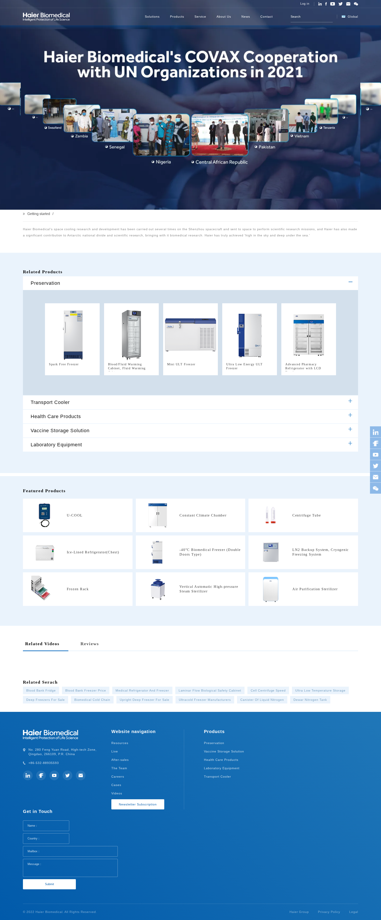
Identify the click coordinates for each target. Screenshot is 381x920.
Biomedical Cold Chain (92, 699)
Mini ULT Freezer (181, 364)
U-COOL (75, 515)
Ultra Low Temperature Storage (320, 690)
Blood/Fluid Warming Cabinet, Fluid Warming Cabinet (127, 368)
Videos (116, 793)
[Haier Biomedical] (46, 16)
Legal (353, 912)
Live (114, 751)
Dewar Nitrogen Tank (310, 699)
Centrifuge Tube (306, 515)
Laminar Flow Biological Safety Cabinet (210, 690)
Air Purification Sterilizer (315, 589)
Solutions (152, 16)
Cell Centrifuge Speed (268, 690)
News (245, 16)
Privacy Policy (329, 912)
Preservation (45, 283)
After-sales (120, 760)
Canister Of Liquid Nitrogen (262, 699)
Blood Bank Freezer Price (85, 690)
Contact (266, 16)
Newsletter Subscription (138, 804)
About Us (224, 16)
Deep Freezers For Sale (45, 699)
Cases (116, 785)
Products (177, 16)
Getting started (38, 214)
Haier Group (299, 912)
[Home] (132, 16)
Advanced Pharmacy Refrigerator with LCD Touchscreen (303, 368)
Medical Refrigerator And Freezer (142, 690)
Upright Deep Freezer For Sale (144, 699)
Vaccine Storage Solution (60, 430)
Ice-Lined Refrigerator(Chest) (93, 552)
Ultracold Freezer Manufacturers (205, 699)
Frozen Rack (78, 589)
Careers (117, 776)
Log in (304, 3)
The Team (119, 768)
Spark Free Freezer (64, 364)
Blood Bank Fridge (41, 690)
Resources (119, 743)
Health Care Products (56, 416)
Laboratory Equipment (56, 444)
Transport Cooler (50, 402)
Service (200, 16)
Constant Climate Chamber (202, 515)
